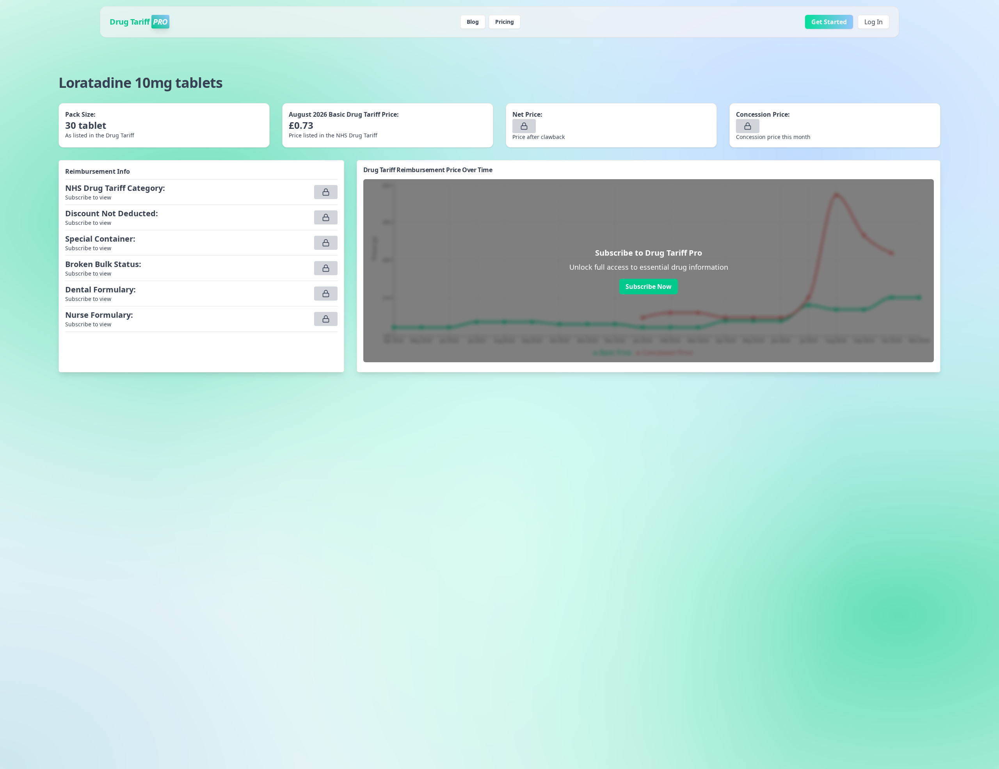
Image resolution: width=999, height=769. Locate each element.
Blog (473, 21)
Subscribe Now (649, 286)
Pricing (504, 21)
